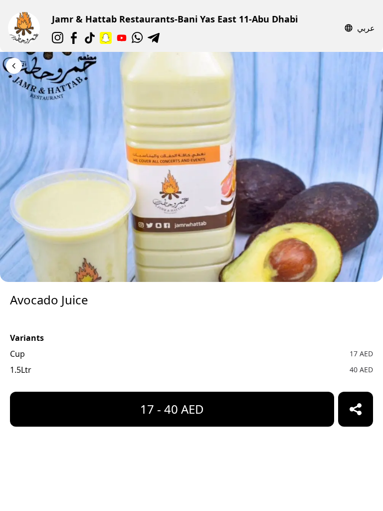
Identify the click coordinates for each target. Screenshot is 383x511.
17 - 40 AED (172, 409)
